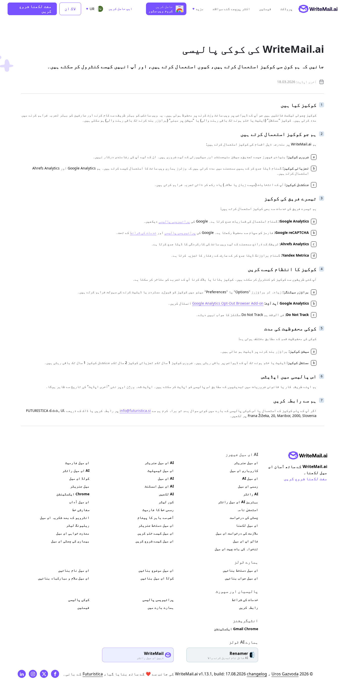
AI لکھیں (166, 494)
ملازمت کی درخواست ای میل (237, 533)
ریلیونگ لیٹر (77, 525)
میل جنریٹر (79, 486)
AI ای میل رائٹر (75, 470)
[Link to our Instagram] (33, 674)
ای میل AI (250, 478)
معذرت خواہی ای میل (72, 533)
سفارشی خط (80, 509)
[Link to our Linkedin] (22, 674)
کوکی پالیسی (78, 599)
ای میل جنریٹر (246, 462)
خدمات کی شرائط (143, 232)
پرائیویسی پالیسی (174, 221)
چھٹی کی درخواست (244, 517)
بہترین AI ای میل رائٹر (238, 501)
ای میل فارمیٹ (77, 462)
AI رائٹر (250, 494)
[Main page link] (307, 455)
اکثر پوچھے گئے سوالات (231, 9)
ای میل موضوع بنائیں (156, 570)
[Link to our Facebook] (55, 674)
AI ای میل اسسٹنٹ (159, 486)
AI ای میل (166, 478)
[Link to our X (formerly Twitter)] (44, 674)
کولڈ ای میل (79, 478)
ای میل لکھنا (247, 525)
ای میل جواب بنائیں (241, 578)
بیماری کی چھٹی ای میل (70, 540)
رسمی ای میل (248, 486)
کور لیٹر (166, 501)
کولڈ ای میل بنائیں (157, 578)
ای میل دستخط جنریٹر (156, 525)
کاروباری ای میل (244, 470)
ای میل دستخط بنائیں (240, 570)
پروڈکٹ (286, 9)
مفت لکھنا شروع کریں (35, 9)
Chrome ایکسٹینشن (72, 494)
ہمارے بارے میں (160, 607)
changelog (257, 674)
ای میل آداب (79, 501)
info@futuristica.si (135, 410)
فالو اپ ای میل (245, 540)
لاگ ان (70, 8)
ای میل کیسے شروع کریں (154, 540)
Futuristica (93, 674)
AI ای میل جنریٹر (159, 462)
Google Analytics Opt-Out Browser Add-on (227, 303)
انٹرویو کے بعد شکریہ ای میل (64, 517)
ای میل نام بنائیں (73, 570)
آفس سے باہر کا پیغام (155, 517)
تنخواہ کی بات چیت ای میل (236, 548)
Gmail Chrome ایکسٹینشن (236, 628)
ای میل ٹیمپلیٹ (160, 470)
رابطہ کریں (248, 607)
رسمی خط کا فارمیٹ (158, 509)
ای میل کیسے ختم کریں (155, 533)
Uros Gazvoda (285, 674)
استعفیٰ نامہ (247, 509)
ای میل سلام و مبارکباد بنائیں (63, 578)
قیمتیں (265, 9)
